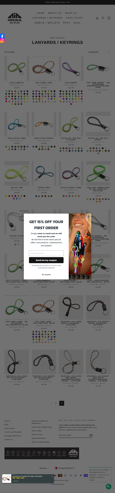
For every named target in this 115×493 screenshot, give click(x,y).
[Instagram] (2, 40)
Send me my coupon (46, 260)
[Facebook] (2, 36)
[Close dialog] (88, 216)
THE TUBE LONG (18, 478)
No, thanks (46, 274)
